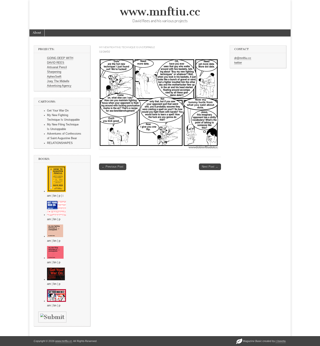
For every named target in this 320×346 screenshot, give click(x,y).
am (49, 195)
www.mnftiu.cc (160, 11)
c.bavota (281, 341)
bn (54, 195)
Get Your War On (58, 110)
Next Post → (210, 166)
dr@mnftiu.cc (242, 58)
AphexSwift (54, 76)
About (37, 33)
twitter (238, 62)
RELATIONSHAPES (60, 143)
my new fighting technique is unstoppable (127, 47)
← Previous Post (112, 166)
